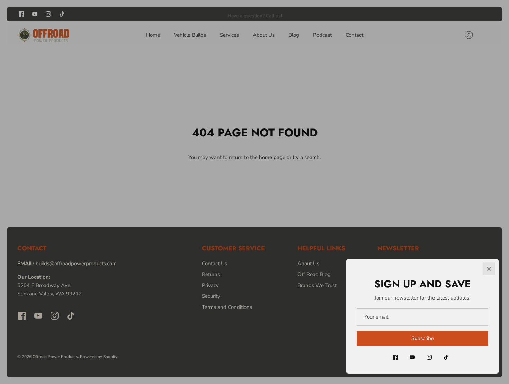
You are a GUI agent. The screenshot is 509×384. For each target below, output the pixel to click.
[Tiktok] (446, 357)
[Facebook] (395, 357)
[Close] (489, 268)
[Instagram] (429, 357)
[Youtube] (412, 357)
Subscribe (422, 338)
